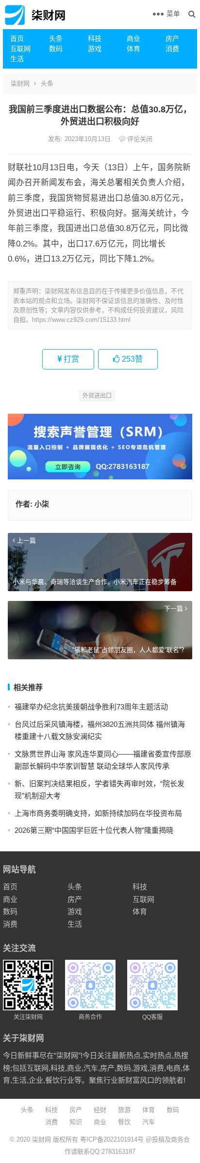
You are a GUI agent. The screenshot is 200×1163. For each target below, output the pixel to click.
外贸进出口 (97, 395)
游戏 (94, 49)
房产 (172, 38)
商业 (133, 38)
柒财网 (20, 83)
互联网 (20, 49)
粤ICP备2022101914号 (112, 1139)
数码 (56, 49)
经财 (100, 1109)
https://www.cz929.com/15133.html (81, 319)
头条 (56, 38)
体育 (133, 49)
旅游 (124, 1109)
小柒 (41, 504)
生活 (17, 59)
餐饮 (124, 1122)
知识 (75, 1122)
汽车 (148, 1122)
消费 (172, 49)
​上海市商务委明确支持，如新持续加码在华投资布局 (98, 813)
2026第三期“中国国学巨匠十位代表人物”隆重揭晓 (94, 830)
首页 (17, 38)
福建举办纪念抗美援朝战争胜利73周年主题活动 (91, 707)
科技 (94, 38)
